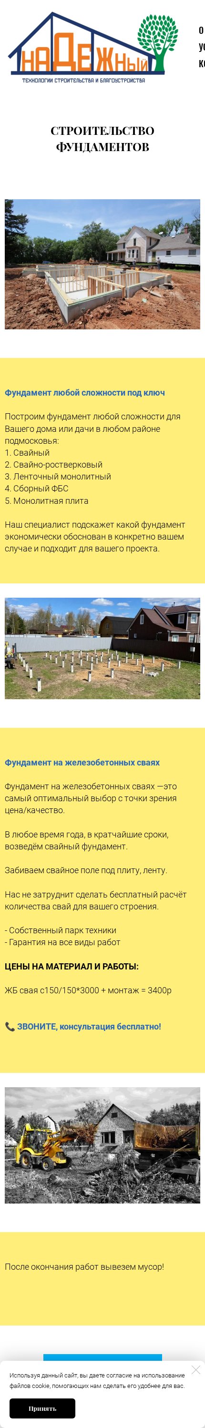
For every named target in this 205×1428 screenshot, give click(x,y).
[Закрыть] (196, 1370)
